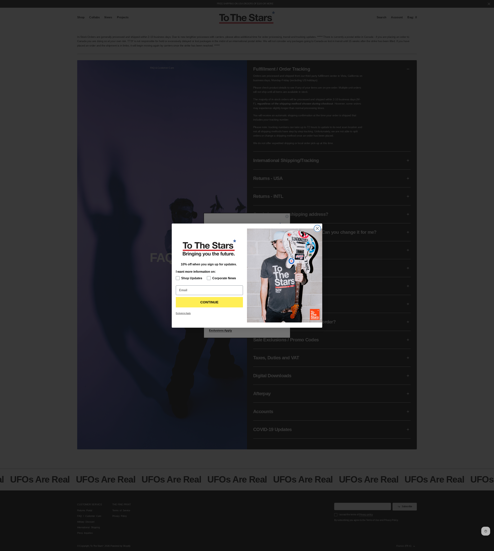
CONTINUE (209, 302)
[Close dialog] (317, 228)
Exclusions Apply (183, 313)
